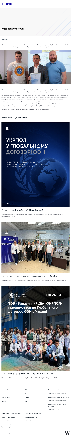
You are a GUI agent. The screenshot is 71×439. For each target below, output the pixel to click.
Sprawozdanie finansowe (9, 390)
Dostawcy (4, 394)
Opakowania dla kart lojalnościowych (7, 426)
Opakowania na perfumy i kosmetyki (57, 400)
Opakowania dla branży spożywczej (57, 393)
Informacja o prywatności (33, 413)
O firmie (27, 390)
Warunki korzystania (31, 417)
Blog (26, 401)
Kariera (27, 397)
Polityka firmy (5, 397)
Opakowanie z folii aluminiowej (11, 413)
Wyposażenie (29, 394)
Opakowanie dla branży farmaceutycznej (58, 397)
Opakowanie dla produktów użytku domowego (57, 405)
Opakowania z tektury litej (56, 390)
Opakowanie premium (53, 409)
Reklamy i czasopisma (8, 417)
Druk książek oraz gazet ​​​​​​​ (9, 421)
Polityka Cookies (30, 421)
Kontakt (3, 401)
